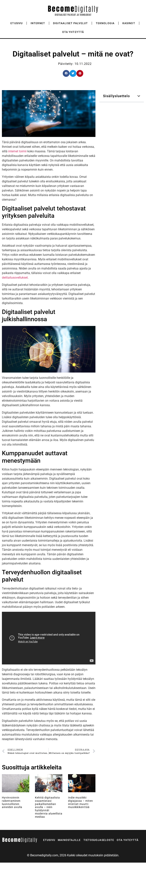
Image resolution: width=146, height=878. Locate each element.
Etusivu (16, 23)
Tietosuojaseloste (98, 839)
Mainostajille (69, 839)
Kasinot (128, 23)
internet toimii (17, 151)
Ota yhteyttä (73, 31)
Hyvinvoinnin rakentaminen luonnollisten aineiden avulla (12, 802)
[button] (66, 73)
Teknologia (105, 23)
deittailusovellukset (15, 277)
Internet (38, 23)
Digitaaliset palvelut (70, 23)
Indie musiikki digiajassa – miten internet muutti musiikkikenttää (80, 802)
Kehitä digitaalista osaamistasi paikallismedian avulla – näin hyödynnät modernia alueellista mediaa (48, 807)
